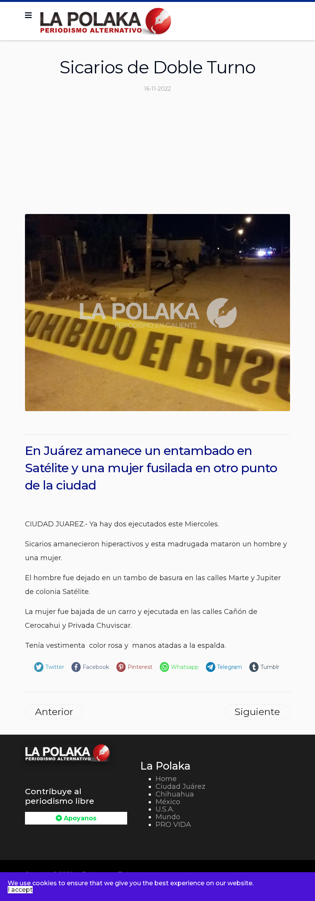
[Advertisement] (157, 156)
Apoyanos (79, 818)
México (168, 802)
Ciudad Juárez (181, 786)
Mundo (168, 817)
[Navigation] (28, 15)
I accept (20, 889)
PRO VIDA (173, 824)
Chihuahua (175, 794)
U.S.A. (165, 809)
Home (166, 779)
